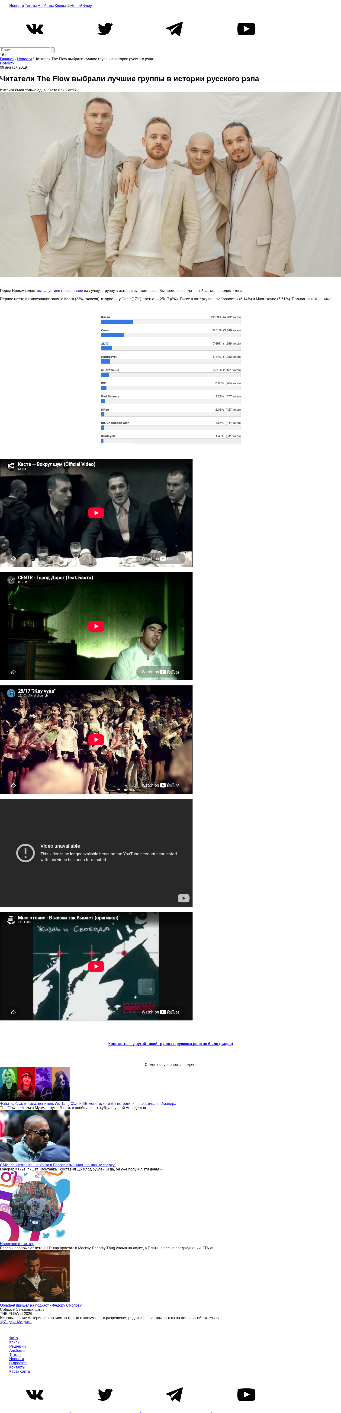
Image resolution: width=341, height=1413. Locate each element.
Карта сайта (19, 1371)
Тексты (31, 6)
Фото (13, 1338)
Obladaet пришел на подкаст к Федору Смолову (41, 1305)
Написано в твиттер (17, 1244)
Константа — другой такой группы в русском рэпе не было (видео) (170, 1044)
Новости (16, 6)
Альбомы (46, 6)
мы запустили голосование (59, 291)
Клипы (60, 6)
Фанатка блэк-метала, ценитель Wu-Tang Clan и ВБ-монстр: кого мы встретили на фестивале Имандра (88, 1104)
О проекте (18, 1363)
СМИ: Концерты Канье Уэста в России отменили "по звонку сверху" (58, 1165)
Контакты (17, 1367)
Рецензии (17, 1346)
